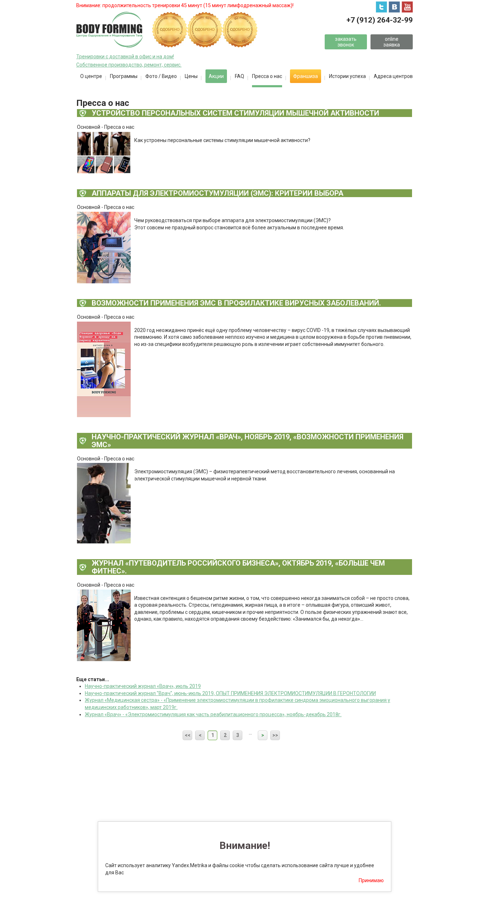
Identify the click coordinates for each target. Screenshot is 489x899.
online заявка (391, 41)
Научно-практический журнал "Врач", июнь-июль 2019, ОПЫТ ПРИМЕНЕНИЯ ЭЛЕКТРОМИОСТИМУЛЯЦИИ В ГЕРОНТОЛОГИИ (230, 693)
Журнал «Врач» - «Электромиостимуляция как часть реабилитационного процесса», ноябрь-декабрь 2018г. (213, 714)
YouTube (407, 7)
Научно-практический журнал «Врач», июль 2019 (143, 686)
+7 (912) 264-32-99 (380, 20)
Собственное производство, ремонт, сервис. (128, 65)
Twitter (381, 7)
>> (275, 735)
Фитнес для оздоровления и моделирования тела (109, 29)
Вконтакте (394, 7)
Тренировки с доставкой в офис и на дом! (125, 56)
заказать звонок (346, 41)
